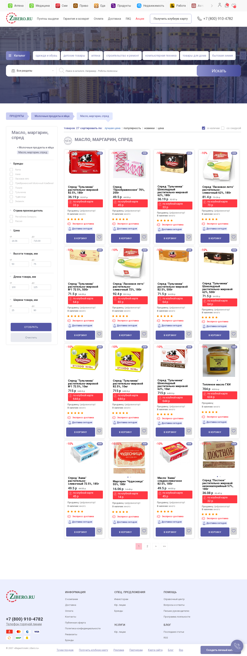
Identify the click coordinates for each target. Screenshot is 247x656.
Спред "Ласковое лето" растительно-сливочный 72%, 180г (128, 286)
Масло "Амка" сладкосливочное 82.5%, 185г (169, 480)
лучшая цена (112, 128)
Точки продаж (65, 650)
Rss (181, 650)
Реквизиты (71, 634)
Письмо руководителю (176, 611)
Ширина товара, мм (25, 299)
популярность (132, 128)
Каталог (19, 55)
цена (161, 128)
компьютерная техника (160, 55)
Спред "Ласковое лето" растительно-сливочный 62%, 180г (218, 189)
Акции (140, 18)
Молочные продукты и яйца (52, 116)
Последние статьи (174, 632)
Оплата (98, 18)
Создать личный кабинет (222, 650)
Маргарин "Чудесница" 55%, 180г (128, 483)
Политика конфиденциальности (83, 628)
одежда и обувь (46, 55)
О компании (71, 599)
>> (164, 546)
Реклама (119, 650)
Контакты (70, 616)
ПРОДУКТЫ (17, 116)
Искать (219, 70)
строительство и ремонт (122, 55)
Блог (171, 650)
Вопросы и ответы (174, 605)
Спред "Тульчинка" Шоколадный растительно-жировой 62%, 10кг (172, 385)
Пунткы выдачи (48, 18)
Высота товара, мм (25, 253)
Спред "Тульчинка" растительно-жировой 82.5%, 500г (172, 286)
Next (212, 6)
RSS (166, 637)
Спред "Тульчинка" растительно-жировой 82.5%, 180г (83, 189)
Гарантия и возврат (76, 18)
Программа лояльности (177, 616)
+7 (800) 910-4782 (218, 19)
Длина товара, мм (24, 276)
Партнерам (136, 650)
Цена (16, 230)
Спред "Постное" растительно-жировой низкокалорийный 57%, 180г (217, 485)
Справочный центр (174, 599)
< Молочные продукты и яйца (35, 147)
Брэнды (18, 163)
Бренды (118, 611)
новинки (149, 128)
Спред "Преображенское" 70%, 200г (129, 189)
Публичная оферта (75, 622)
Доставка (114, 18)
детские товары (74, 55)
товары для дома (194, 55)
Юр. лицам (120, 605)
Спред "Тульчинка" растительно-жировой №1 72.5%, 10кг (83, 383)
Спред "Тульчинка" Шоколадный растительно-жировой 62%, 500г (217, 288)
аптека (95, 55)
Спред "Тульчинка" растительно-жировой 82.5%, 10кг (128, 383)
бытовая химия (222, 55)
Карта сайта (155, 650)
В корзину (80, 238)
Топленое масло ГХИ (216, 384)
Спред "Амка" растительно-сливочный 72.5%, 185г (83, 480)
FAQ (128, 18)
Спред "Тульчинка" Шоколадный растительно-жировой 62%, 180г (172, 191)
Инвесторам (121, 599)
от (11, 236)
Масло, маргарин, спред (32, 152)
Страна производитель (28, 210)
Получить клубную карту (171, 18)
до (33, 236)
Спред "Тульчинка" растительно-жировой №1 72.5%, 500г (83, 286)
